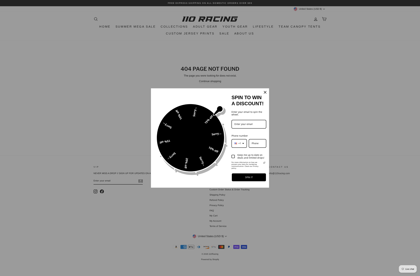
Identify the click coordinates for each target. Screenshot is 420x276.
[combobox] (239, 143)
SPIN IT (249, 177)
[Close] (265, 92)
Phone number (239, 135)
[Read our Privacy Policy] (264, 163)
